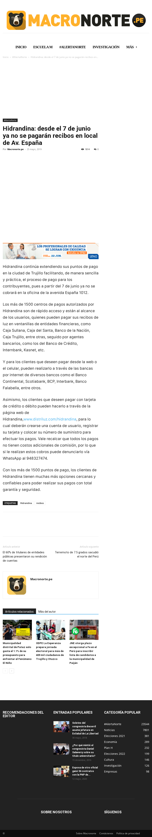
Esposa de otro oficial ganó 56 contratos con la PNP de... (85, 771)
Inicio (6, 57)
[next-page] (11, 670)
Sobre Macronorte (86, 833)
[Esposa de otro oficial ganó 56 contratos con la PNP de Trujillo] (61, 771)
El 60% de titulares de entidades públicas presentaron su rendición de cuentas (25, 556)
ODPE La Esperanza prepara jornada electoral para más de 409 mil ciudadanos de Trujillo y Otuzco (50, 651)
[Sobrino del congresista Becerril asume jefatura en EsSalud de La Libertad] (61, 726)
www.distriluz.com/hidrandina (49, 419)
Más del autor (47, 611)
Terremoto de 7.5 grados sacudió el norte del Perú (77, 554)
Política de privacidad (128, 833)
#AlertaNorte (19, 57)
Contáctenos (106, 833)
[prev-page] (5, 670)
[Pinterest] (25, 163)
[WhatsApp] (34, 163)
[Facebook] (7, 163)
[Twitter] (16, 163)
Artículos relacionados (19, 611)
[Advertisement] (76, 89)
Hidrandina (26, 503)
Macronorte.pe (15, 149)
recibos (40, 503)
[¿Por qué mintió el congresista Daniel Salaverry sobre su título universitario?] (61, 749)
